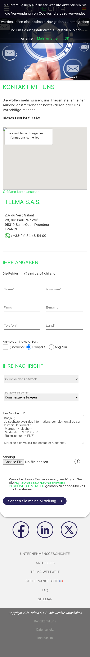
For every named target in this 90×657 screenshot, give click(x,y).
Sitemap (45, 599)
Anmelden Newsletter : (20, 341)
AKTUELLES (45, 563)
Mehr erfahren (48, 38)
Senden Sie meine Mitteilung (32, 501)
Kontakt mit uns (45, 621)
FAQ (45, 590)
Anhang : (9, 456)
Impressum (45, 638)
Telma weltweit (45, 572)
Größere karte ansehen (21, 192)
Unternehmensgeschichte (45, 554)
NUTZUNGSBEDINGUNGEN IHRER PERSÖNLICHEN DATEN (37, 484)
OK (66, 38)
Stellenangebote (42, 581)
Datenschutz (45, 629)
